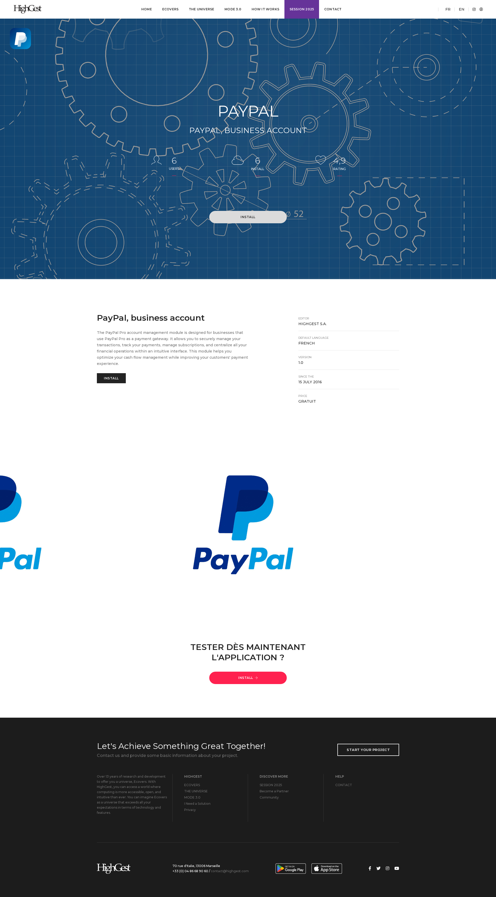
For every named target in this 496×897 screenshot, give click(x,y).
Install (248, 217)
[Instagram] (473, 9)
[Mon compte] (480, 9)
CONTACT (333, 9)
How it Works (265, 9)
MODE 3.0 (232, 9)
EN (461, 9)
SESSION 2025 (302, 9)
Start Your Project (368, 750)
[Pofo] (42, 9)
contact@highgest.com (230, 871)
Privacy (190, 810)
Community (269, 797)
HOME (146, 9)
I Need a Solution (197, 804)
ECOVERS (170, 9)
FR (448, 9)
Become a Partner (274, 791)
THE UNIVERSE (201, 9)
